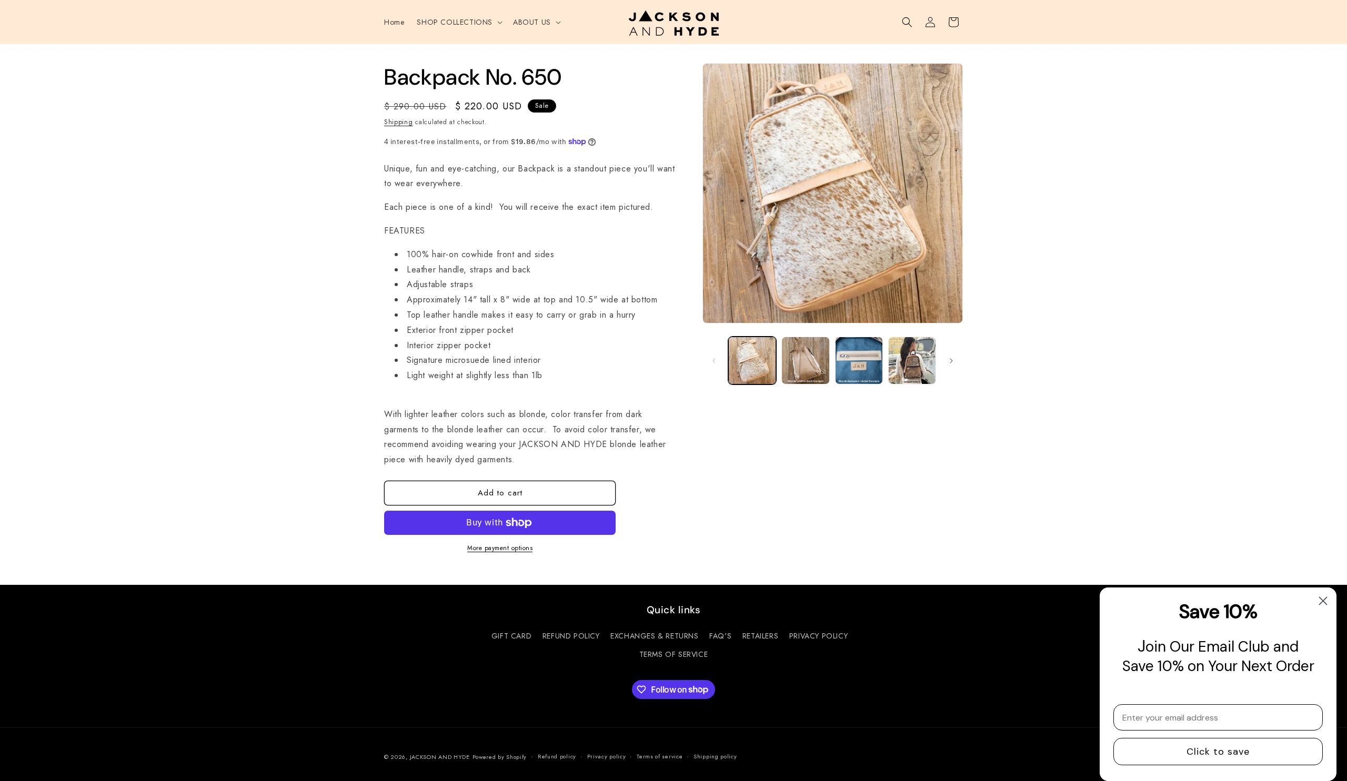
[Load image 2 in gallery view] (805, 360)
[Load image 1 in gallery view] (752, 360)
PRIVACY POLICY (818, 636)
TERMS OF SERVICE (673, 654)
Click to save (1218, 751)
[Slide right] (951, 360)
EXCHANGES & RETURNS (654, 636)
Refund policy (557, 756)
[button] (458, 22)
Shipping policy (715, 756)
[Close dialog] (1323, 601)
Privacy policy (606, 756)
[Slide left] (714, 360)
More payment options (499, 548)
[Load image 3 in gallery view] (859, 360)
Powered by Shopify (500, 757)
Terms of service (659, 756)
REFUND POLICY (571, 636)
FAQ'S (720, 636)
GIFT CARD (511, 636)
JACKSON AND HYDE (440, 757)
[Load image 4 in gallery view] (912, 360)
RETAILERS (760, 636)
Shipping (398, 122)
